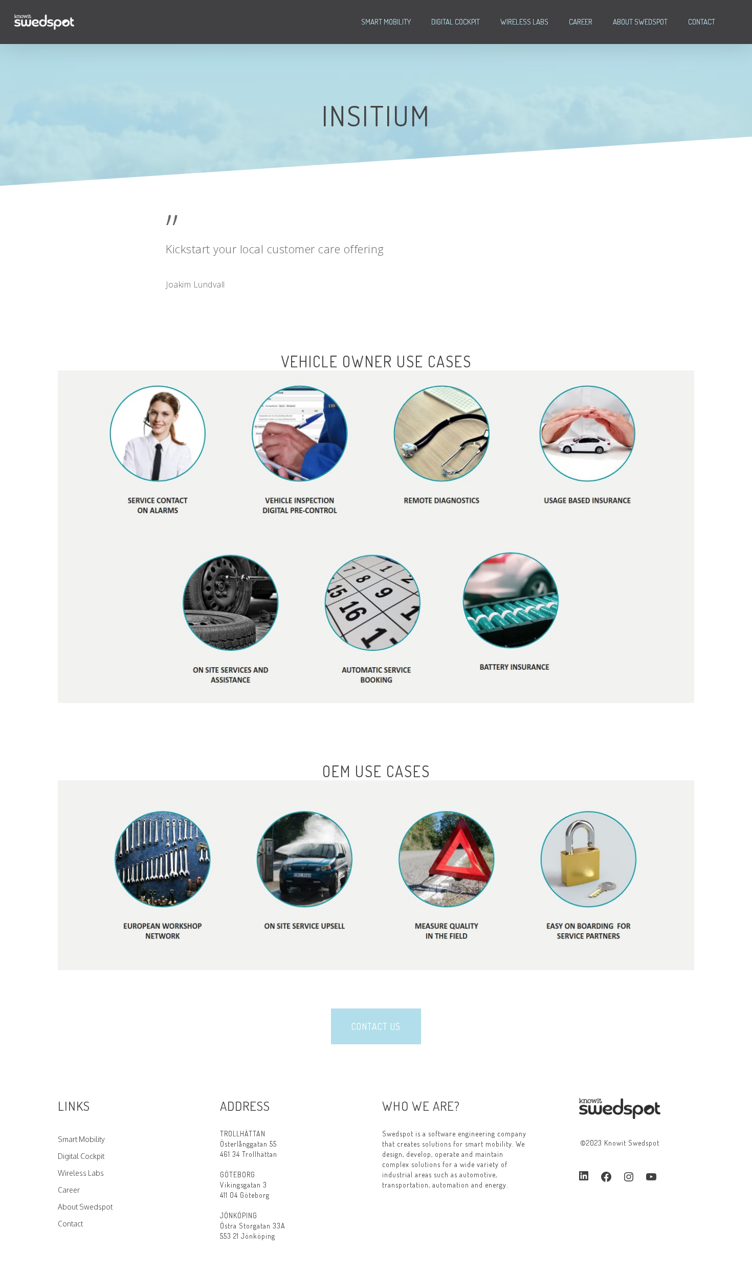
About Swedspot (640, 22)
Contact (701, 22)
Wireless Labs (524, 22)
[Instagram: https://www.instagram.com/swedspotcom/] (629, 1177)
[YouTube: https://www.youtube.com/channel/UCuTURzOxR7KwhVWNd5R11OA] (651, 1177)
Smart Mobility (386, 22)
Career (580, 22)
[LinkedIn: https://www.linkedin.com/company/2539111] (583, 1176)
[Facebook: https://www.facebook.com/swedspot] (606, 1177)
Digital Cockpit (455, 22)
